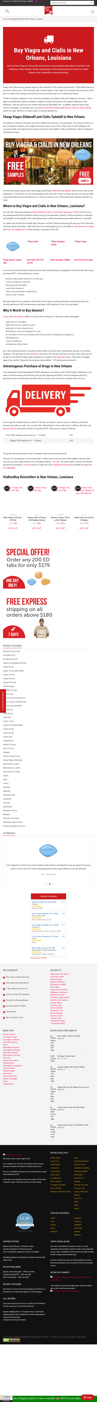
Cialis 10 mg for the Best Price (14, 702)
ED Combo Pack (55, 1178)
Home (5, 19)
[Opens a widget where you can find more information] (87, 1397)
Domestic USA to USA (11, 651)
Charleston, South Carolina (59, 997)
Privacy (77, 1195)
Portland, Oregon (9, 1071)
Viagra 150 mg (9, 675)
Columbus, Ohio (56, 1005)
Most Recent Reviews (81, 1161)
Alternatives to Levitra (11, 768)
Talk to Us (77, 1198)
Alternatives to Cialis (11, 764)
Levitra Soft (7, 737)
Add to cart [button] (12, 528)
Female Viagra (8, 686)
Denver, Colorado (56, 1008)
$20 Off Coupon (55, 1188)
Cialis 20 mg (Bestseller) (12, 706)
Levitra (26, 465)
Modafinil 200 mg (10, 811)
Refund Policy (79, 1178)
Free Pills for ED (9, 655)
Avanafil (6, 803)
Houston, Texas (56, 1018)
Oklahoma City (8, 1063)
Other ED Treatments (11, 818)
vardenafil (57, 465)
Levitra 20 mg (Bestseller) (13, 725)
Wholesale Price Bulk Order (60, 1192)
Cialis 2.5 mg (8, 694)
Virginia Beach (8, 1084)
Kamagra (66, 465)
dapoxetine (61, 357)
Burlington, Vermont (57, 995)
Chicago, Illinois (56, 1003)
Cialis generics (19, 316)
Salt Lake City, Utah (10, 1076)
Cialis (5, 779)
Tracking (77, 1181)
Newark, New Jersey (10, 1060)
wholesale (34, 354)
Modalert (6, 814)
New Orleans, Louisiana (11, 1055)
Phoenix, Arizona (9, 1068)
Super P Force (8, 748)
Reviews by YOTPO (39, 958)
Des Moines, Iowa (56, 1010)
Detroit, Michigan (56, 1013)
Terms (76, 1202)
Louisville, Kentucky (10, 1042)
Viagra (5, 316)
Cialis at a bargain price (16, 229)
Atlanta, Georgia (56, 979)
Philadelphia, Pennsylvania (12, 1066)
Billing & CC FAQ (79, 1165)
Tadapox (6, 752)
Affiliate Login (79, 1188)
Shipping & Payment (81, 1171)
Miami (5, 1045)
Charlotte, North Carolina (59, 1000)
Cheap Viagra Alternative (12, 760)
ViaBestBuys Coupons (81, 1168)
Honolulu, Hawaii (56, 1016)
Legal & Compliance (81, 1192)
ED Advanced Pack (10, 659)
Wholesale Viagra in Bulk (12, 822)
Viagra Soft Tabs (9, 682)
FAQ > (42, 1)
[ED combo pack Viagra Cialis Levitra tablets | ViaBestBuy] (32, 568)
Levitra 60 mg (8, 733)
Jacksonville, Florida (57, 1023)
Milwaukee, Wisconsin (11, 1047)
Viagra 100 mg (55, 1158)
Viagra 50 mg (8, 667)
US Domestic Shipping (57, 1185)
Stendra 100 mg (9, 745)
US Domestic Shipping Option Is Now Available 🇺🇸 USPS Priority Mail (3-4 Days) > (48, 1398)
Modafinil (77, 1235)
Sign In (76, 1209)
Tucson (5, 1081)
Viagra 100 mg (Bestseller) (13, 671)
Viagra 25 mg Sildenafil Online (14, 663)
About (76, 1158)
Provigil (56, 462)
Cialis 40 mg (8, 710)
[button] (6, 1398)
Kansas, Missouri (9, 1034)
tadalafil (67, 191)
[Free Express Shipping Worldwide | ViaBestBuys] (32, 618)
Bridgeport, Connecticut (58, 992)
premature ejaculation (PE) (65, 212)
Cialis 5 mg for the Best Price (14, 698)
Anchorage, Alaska (57, 977)
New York (6, 1058)
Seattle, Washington (10, 1079)
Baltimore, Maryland (57, 982)
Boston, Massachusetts (58, 990)
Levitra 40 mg (8, 729)
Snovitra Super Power (11, 756)
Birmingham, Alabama (58, 984)
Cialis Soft (7, 717)
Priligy (52, 1228)
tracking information (18, 1320)
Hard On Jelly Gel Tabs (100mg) (77, 108)
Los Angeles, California (11, 1040)
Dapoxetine (7, 807)
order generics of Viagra (84, 226)
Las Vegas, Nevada (10, 1037)
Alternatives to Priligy (11, 772)
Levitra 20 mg (55, 1171)
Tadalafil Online (9, 795)
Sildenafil (56, 191)
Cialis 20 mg (54, 1161)
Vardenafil (7, 799)
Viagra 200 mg (9, 679)
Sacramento (7, 1073)
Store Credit (78, 1175)
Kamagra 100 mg (10, 690)
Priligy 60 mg (8, 741)
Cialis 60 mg (8, 713)
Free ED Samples (56, 1181)
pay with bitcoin (9, 428)
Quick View (10, 508)
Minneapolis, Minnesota (11, 1050)
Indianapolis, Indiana (57, 1021)
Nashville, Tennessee (10, 1053)
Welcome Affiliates (81, 1185)
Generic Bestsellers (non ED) (14, 826)
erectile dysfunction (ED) (41, 212)
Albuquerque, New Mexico (59, 974)
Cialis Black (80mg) (52, 108)
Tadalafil (77, 1221)
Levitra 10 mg (8, 721)
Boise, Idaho (54, 987)
